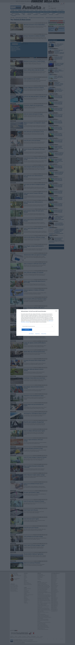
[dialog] (37, 322)
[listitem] (37, 326)
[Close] (56, 311)
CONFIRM (27, 329)
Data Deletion (31, 333)
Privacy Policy (43, 333)
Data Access (37, 333)
